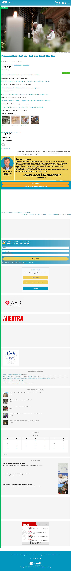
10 (35, 443)
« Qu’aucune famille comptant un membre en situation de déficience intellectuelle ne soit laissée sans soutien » (26, 378)
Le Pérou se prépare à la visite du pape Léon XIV (13, 380)
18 (44, 446)
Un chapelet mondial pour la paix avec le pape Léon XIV (20, 399)
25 (44, 448)
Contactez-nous (56, 555)
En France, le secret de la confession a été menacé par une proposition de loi (25, 413)
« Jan (4, 454)
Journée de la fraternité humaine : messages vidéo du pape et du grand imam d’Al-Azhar (24, 94)
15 (16, 446)
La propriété (24, 555)
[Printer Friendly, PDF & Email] (66, 73)
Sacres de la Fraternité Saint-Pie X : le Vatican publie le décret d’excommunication (25, 392)
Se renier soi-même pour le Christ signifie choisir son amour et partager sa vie (19, 376)
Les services (31, 555)
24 (35, 448)
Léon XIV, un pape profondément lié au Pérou (14, 463)
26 (54, 448)
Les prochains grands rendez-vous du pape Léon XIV (16, 474)
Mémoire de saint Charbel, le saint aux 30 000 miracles (20, 406)
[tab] (29, 524)
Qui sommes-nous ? (15, 555)
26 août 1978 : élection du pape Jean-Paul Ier (12, 374)
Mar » (7, 454)
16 (26, 446)
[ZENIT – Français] (20, 3)
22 (16, 448)
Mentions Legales (39, 555)
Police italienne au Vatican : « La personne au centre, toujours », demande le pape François (25, 81)
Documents (4, 7)
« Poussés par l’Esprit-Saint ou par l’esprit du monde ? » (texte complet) (20, 75)
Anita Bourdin (17, 65)
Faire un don (35, 183)
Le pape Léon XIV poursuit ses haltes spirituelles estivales (17, 484)
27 (63, 448)
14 (7, 446)
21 (7, 448)
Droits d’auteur (48, 555)
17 (35, 446)
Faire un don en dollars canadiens (35, 186)
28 (7, 451)
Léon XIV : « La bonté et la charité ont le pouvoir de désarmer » (16, 383)
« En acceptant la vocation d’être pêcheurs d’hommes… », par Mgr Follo (20, 88)
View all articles (5, 148)
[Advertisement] (35, 201)
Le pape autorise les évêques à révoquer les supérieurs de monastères (23, 420)
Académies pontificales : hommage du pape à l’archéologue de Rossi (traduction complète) (25, 100)
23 (26, 448)
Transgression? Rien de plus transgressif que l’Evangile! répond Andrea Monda (22, 107)
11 (44, 443)
